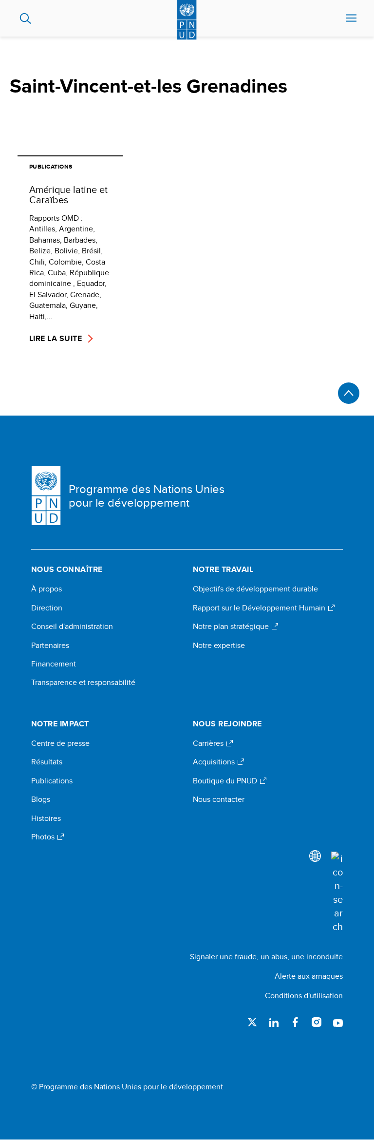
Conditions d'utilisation (304, 995)
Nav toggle (351, 18)
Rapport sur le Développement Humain (260, 608)
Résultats (46, 762)
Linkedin (274, 1022)
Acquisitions (215, 762)
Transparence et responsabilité (83, 682)
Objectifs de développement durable (255, 589)
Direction (46, 608)
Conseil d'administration (72, 626)
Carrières (209, 743)
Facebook (295, 1022)
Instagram (316, 1022)
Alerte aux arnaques (309, 976)
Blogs (40, 799)
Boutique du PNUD (226, 781)
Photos (43, 837)
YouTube (338, 1022)
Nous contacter (218, 799)
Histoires (46, 818)
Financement (53, 664)
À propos (46, 589)
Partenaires (50, 645)
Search (25, 18)
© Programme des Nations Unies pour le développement (127, 1087)
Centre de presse (60, 743)
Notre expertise (219, 645)
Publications (52, 781)
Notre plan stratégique (232, 626)
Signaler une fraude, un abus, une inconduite (266, 956)
